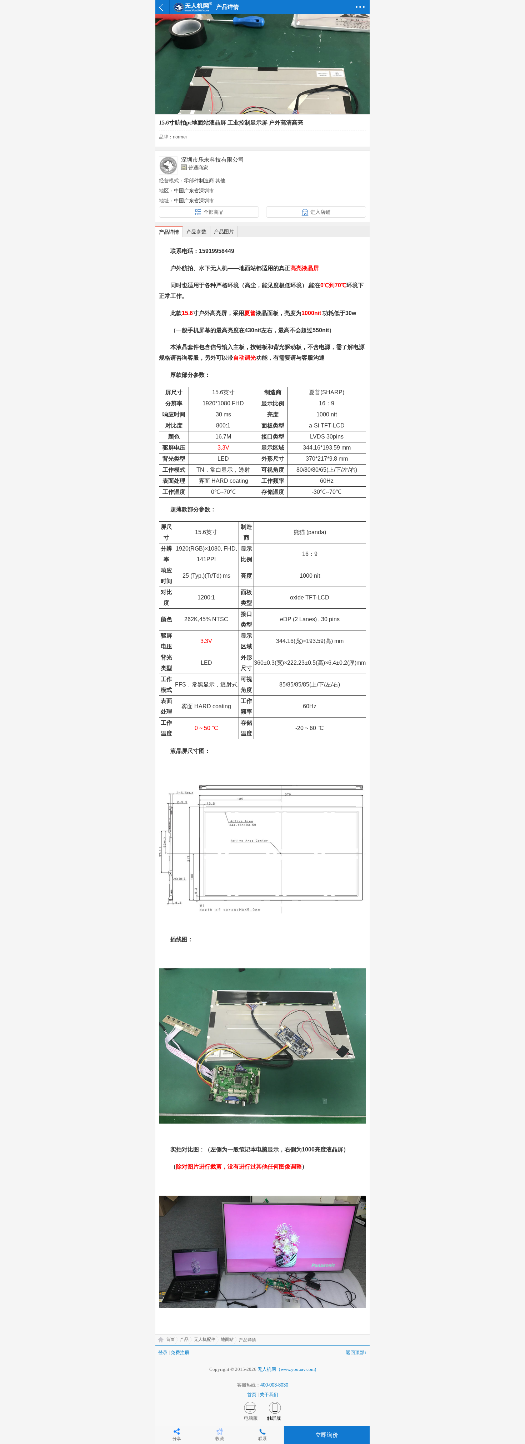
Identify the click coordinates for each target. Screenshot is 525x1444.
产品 (184, 1339)
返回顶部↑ (356, 1352)
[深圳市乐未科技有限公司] (168, 165)
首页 (170, 1339)
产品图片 (224, 231)
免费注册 (180, 1352)
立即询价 (326, 1435)
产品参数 (196, 231)
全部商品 (214, 212)
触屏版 (274, 1418)
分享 (176, 1438)
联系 (262, 1438)
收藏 (219, 1438)
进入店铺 (320, 212)
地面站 (227, 1339)
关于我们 (269, 1394)
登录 (163, 1352)
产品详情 (169, 232)
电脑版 (251, 1418)
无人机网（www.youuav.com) (287, 1369)
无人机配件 (204, 1339)
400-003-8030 (274, 1385)
